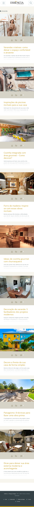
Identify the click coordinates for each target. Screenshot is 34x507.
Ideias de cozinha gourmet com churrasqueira (16, 260)
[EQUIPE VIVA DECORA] (12, 302)
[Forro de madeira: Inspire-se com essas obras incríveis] (17, 183)
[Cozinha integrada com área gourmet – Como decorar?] (17, 130)
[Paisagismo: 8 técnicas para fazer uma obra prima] (17, 390)
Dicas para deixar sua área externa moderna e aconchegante (16, 466)
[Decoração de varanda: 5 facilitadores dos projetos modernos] (17, 287)
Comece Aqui (12, 499)
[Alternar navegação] (3, 3)
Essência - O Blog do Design (10, 493)
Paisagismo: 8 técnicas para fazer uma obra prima (17, 414)
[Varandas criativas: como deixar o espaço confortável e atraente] (17, 25)
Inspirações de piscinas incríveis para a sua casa (15, 103)
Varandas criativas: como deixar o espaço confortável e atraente (17, 50)
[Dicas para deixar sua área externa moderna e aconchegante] (17, 441)
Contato (18, 501)
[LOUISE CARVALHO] (12, 95)
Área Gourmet (16, 95)
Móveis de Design (21, 499)
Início (6, 499)
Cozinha (16, 252)
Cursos (29, 499)
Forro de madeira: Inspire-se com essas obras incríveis (16, 208)
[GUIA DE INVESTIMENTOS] (12, 40)
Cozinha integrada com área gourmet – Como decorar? (15, 155)
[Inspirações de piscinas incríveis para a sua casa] (17, 79)
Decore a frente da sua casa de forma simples (15, 363)
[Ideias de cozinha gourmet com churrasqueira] (17, 236)
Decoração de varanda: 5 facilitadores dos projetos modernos (16, 312)
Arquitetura (16, 40)
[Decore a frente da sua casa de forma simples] (17, 340)
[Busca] (31, 3)
